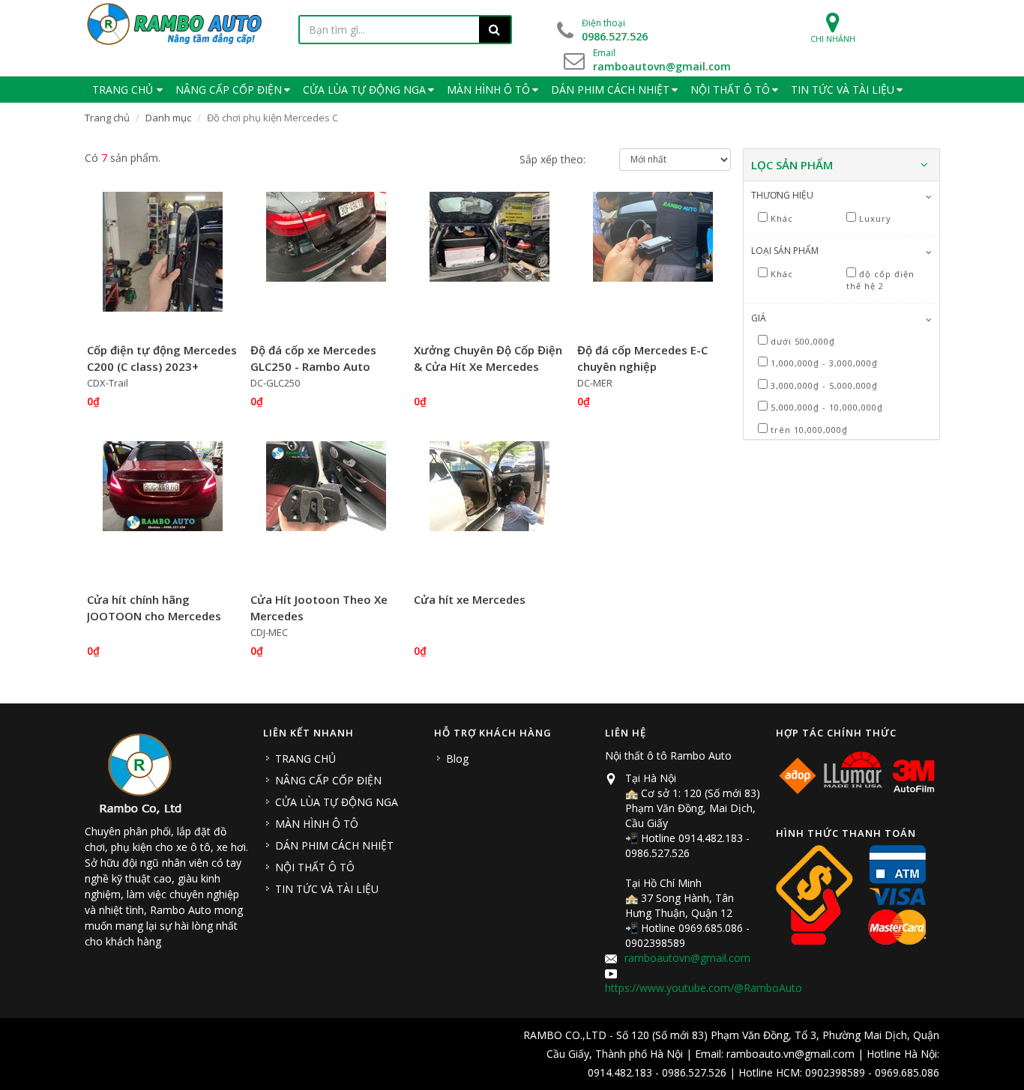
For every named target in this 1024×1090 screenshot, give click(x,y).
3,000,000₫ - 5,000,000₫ (824, 385)
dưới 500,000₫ (803, 341)
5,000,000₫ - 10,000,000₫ (827, 407)
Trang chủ (107, 117)
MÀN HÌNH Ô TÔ (316, 824)
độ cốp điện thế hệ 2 (880, 280)
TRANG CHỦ (305, 758)
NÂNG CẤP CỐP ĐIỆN (328, 780)
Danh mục (168, 117)
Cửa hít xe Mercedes (469, 599)
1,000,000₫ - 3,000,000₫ (824, 363)
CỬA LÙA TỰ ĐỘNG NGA (336, 802)
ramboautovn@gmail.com (687, 958)
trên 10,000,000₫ (809, 429)
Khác (782, 218)
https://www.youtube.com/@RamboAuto (703, 988)
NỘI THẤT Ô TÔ (315, 867)
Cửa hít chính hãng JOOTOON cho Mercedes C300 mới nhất (154, 616)
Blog (457, 758)
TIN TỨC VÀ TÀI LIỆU (327, 889)
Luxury (875, 218)
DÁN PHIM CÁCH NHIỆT (334, 845)
